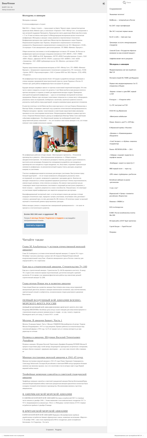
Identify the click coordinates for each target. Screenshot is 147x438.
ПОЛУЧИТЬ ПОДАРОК (35, 225)
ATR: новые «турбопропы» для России (123, 174)
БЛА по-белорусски (116, 207)
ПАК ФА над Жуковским (118, 111)
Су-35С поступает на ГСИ (119, 105)
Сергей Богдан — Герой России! (121, 226)
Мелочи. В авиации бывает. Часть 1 (42, 320)
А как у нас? (114, 188)
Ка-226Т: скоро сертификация (120, 25)
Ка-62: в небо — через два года (120, 37)
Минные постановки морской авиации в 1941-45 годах (52, 357)
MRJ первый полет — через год (120, 168)
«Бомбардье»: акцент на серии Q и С (122, 163)
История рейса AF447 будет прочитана (123, 221)
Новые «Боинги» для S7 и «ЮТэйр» (122, 122)
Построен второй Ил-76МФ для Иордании (124, 78)
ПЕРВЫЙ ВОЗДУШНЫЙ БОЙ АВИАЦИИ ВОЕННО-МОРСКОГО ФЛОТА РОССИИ (51, 302)
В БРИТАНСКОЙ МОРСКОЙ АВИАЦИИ (45, 411)
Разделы (58, 430)
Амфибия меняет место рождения (121, 58)
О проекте (50, 430)
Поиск (126, 2)
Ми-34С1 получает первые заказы (121, 31)
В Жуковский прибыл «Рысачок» (121, 127)
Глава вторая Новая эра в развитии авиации (46, 283)
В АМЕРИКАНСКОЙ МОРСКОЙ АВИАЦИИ (47, 394)
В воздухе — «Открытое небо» (120, 99)
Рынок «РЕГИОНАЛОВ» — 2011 (121, 149)
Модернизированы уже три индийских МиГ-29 (128, 435)
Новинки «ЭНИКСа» (117, 201)
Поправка (113, 232)
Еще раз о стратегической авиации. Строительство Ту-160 (54, 266)
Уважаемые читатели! (117, 14)
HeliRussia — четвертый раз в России (122, 20)
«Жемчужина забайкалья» (118, 116)
